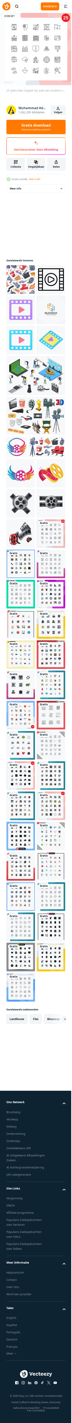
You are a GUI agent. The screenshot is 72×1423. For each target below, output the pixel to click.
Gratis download (36, 127)
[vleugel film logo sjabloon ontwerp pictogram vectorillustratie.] (16, 537)
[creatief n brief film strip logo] (20, 370)
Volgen (58, 112)
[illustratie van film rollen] (20, 646)
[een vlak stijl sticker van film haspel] (20, 616)
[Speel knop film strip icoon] (20, 309)
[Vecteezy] (6, 6)
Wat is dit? (34, 179)
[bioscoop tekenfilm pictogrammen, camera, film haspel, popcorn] (35, 506)
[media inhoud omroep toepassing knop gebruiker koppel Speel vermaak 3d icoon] (20, 430)
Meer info (15, 188)
